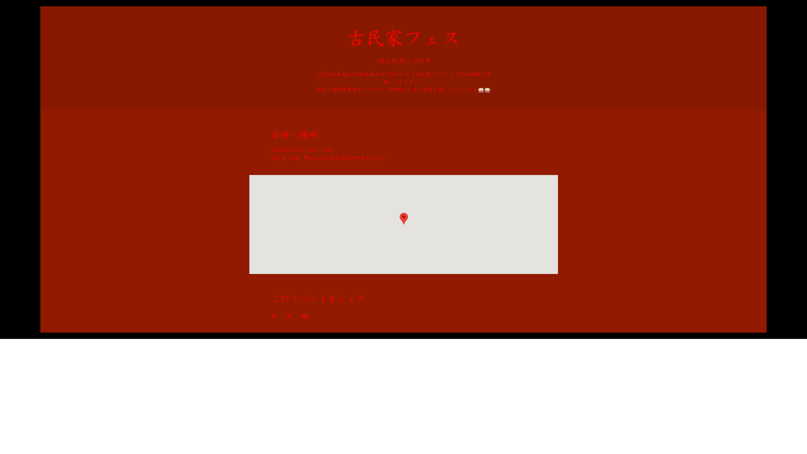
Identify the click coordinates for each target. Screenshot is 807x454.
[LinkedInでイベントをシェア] (305, 315)
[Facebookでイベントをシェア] (274, 315)
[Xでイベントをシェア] (289, 315)
